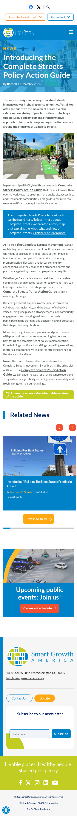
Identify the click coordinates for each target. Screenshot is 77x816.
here (29, 219)
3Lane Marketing (42, 809)
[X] (39, 7)
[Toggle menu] (71, 32)
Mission (23, 803)
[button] (46, 7)
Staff (40, 803)
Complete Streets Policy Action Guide (30, 291)
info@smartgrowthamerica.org (25, 678)
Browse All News (36, 519)
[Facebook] (31, 7)
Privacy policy (51, 803)
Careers (32, 803)
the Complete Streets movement (40, 245)
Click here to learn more (49, 233)
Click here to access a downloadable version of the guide (37, 394)
